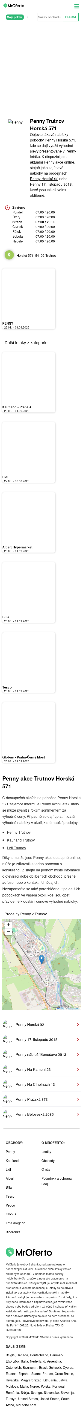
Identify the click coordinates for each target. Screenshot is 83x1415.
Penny (10, 1151)
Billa (5, 617)
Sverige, (37, 1392)
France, (48, 1373)
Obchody (48, 1160)
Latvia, (63, 1380)
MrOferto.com (26, 1405)
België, (11, 1355)
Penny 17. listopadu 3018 (51, 184)
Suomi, (36, 1373)
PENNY (7, 323)
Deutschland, (40, 1355)
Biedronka (13, 1232)
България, (31, 1367)
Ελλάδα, (13, 1361)
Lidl (5, 477)
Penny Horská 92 (44, 178)
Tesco (7, 687)
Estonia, (12, 1373)
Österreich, (14, 1367)
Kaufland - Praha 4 (16, 407)
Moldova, (13, 1386)
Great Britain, (64, 1373)
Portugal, (58, 1386)
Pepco (10, 1205)
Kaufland (12, 1160)
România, (13, 1392)
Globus (11, 1214)
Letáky (46, 1151)
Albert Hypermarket (17, 547)
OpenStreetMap (74, 1008)
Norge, (35, 1386)
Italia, (25, 1361)
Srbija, (26, 1392)
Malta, (25, 1386)
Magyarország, (32, 1380)
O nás (46, 1169)
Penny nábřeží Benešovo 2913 (41, 1054)
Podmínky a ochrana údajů (57, 1181)
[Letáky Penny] (16, 126)
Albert (10, 1178)
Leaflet (61, 1008)
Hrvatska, (13, 1380)
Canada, (23, 1355)
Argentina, (54, 1361)
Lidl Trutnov (16, 847)
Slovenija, (68, 1392)
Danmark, (57, 1355)
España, (24, 1373)
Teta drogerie (15, 1223)
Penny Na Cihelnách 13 (35, 1084)
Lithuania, (51, 1380)
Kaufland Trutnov (21, 840)
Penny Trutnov (19, 832)
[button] (41, 959)
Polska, (46, 1386)
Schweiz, (56, 1367)
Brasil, (44, 1367)
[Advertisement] (41, 68)
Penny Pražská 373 (32, 1099)
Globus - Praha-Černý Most (23, 757)
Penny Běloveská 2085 (35, 1114)
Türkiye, (12, 1398)
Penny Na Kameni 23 (33, 1069)
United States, (29, 1398)
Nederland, (38, 1361)
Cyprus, (68, 1367)
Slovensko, (52, 1392)
